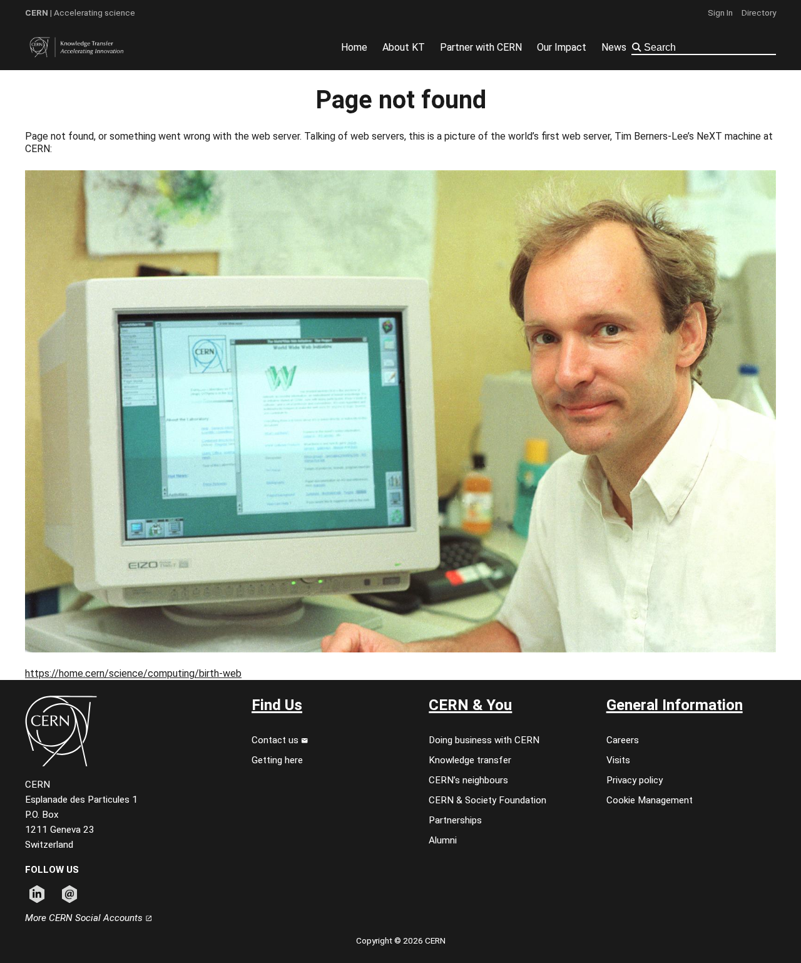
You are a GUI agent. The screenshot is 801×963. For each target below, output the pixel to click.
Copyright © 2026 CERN (401, 940)
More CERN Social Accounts (85, 918)
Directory (759, 13)
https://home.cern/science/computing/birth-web (133, 673)
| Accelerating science (80, 13)
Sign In (720, 13)
